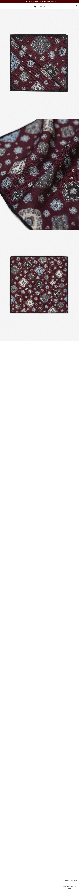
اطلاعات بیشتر (26, 1)
